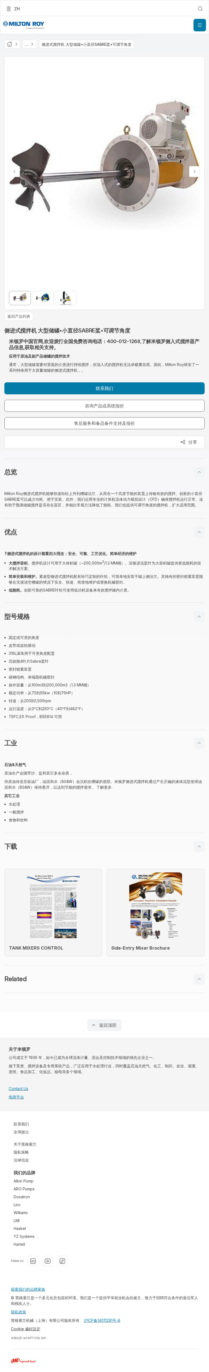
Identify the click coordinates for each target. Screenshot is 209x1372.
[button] (104, 472)
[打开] (199, 25)
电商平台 (16, 1097)
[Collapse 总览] (199, 472)
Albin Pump (23, 1181)
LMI (17, 1220)
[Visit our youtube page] (47, 1261)
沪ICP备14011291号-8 (102, 1320)
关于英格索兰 (25, 1144)
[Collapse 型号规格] (199, 616)
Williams (21, 1212)
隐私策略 (21, 1152)
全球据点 (21, 1132)
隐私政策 (18, 1312)
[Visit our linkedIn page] (33, 1261)
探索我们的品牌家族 (28, 1289)
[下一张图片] (194, 171)
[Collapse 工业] (199, 743)
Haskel (20, 1228)
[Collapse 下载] (199, 846)
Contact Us (18, 1088)
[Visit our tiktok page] (62, 1261)
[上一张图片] (14, 171)
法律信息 (21, 1160)
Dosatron (22, 1196)
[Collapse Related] (199, 979)
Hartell (19, 1244)
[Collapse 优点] (199, 532)
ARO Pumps (24, 1189)
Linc (17, 1204)
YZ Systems (24, 1236)
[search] (200, 8)
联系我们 (21, 1124)
